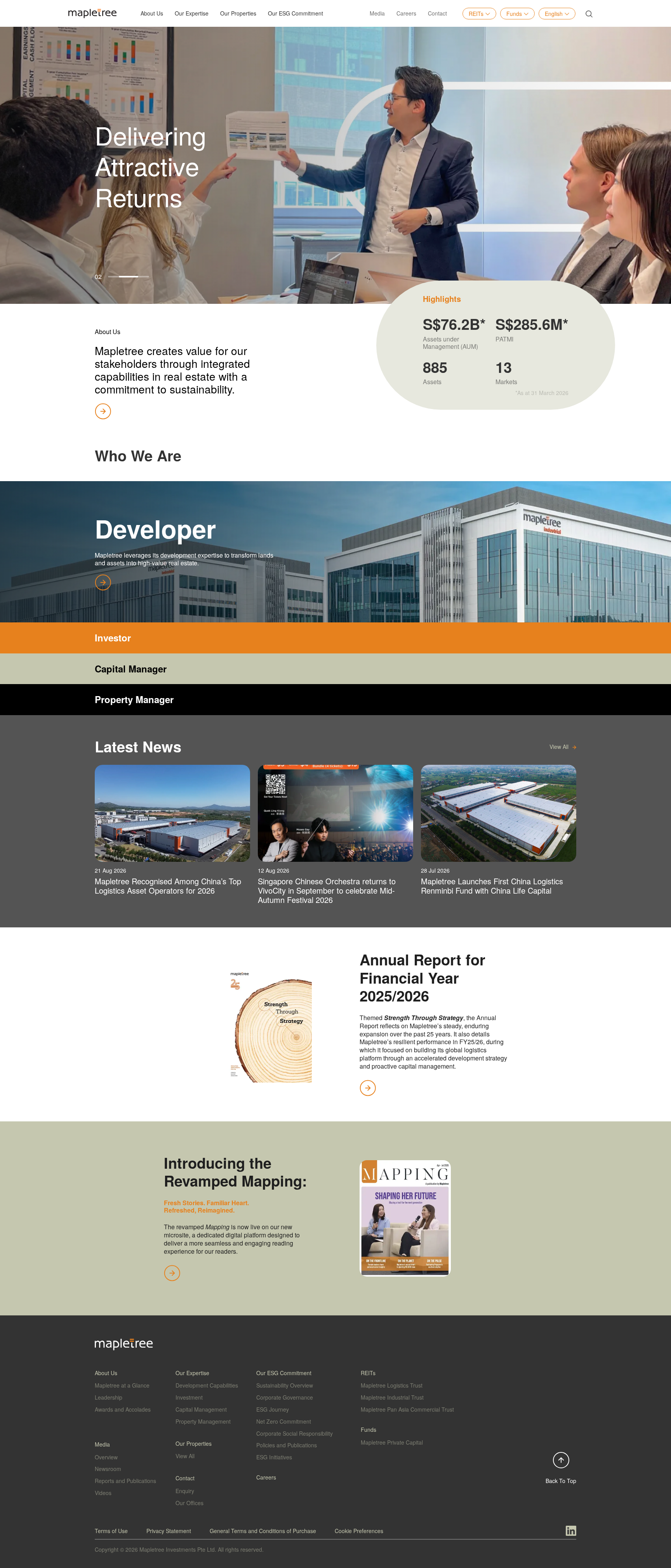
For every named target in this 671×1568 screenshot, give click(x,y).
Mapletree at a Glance (122, 1385)
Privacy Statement (168, 1531)
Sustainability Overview (284, 1385)
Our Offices (189, 1503)
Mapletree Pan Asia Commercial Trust (407, 1409)
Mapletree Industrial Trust (392, 1397)
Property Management (203, 1421)
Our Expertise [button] (192, 13)
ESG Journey (272, 1409)
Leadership (108, 1397)
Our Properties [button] (238, 13)
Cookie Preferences (359, 1531)
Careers (406, 13)
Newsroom (108, 1469)
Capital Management (201, 1409)
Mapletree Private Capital (392, 1442)
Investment (189, 1397)
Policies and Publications (286, 1445)
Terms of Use (111, 1531)
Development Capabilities (207, 1385)
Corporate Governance (284, 1397)
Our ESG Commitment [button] (295, 13)
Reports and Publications (125, 1481)
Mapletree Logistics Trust (391, 1385)
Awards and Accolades (123, 1409)
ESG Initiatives (274, 1457)
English (554, 13)
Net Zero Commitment (283, 1421)
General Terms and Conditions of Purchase (263, 1531)
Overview (106, 1457)
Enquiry (185, 1491)
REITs (476, 13)
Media (377, 13)
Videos (103, 1493)
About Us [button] (152, 13)
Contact (437, 13)
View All (185, 1456)
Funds (514, 13)
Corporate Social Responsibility (294, 1433)
